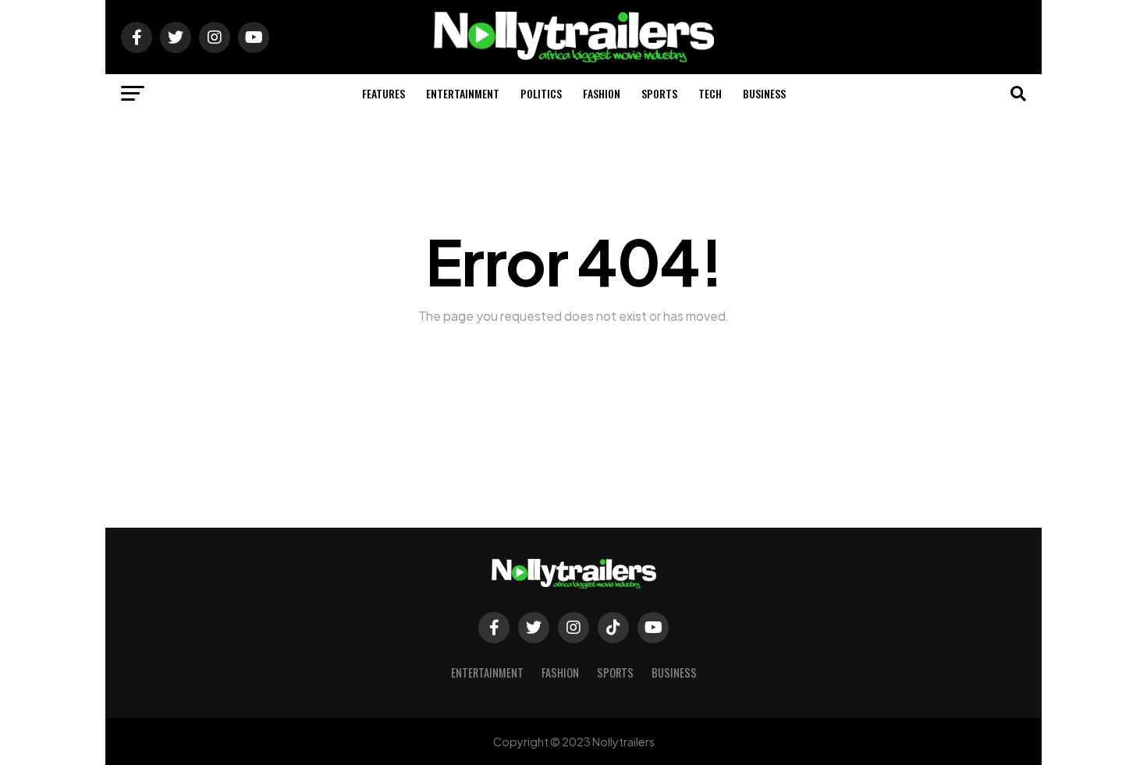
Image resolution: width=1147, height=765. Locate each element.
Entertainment (462, 93)
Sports (659, 93)
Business (764, 93)
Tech (710, 93)
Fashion (601, 93)
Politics (541, 93)
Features (383, 93)
